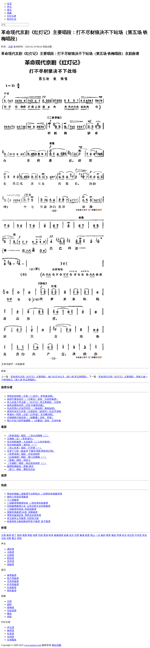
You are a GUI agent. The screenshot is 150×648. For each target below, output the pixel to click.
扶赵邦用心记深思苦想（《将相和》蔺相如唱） (31, 408)
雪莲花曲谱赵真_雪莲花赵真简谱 (24, 515)
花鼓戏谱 (11, 610)
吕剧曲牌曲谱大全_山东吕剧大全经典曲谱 (28, 506)
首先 (71, 535)
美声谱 (10, 561)
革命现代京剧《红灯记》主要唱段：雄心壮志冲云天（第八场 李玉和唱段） (49, 376)
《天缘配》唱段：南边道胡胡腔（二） (27, 463)
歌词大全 (11, 19)
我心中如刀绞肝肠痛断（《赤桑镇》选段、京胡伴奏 (34, 420)
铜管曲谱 (11, 590)
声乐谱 (10, 627)
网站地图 (56, 645)
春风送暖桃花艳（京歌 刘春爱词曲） (26, 405)
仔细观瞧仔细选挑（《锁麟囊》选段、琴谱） (30, 417)
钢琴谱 (10, 630)
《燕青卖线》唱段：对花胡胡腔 (23, 454)
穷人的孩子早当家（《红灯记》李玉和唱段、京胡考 (34, 402)
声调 (119, 535)
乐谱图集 (11, 640)
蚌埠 (51, 535)
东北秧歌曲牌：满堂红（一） (22, 445)
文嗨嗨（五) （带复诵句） (20, 438)
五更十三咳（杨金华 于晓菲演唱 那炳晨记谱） (31, 451)
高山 (92, 535)
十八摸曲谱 (13, 500)
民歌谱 (10, 558)
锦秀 (35, 535)
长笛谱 (10, 633)
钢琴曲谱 (11, 575)
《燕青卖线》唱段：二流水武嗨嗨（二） (28, 435)
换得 (8, 535)
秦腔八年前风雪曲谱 (17, 497)
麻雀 (82, 535)
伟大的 (130, 535)
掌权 (30, 535)
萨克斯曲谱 (13, 584)
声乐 (9, 7)
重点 (14, 538)
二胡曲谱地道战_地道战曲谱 (21, 509)
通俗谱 (10, 549)
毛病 (40, 535)
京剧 (10, 46)
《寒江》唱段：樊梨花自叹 (21, 469)
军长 (144, 535)
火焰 (3, 538)
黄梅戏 (10, 607)
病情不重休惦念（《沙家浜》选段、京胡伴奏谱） (33, 399)
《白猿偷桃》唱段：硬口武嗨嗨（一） (27, 457)
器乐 (9, 10)
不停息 (138, 535)
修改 (113, 535)
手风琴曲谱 (13, 581)
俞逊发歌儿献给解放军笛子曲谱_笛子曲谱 (28, 521)
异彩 (19, 538)
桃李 (108, 535)
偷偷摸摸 (58, 535)
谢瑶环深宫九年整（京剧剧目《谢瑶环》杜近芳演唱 (34, 411)
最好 (103, 535)
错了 (14, 535)
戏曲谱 (10, 564)
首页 (9, 3)
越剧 (9, 604)
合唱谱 (10, 555)
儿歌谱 (10, 552)
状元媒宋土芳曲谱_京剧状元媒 (23, 518)
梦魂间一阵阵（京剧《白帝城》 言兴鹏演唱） (30, 414)
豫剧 (9, 613)
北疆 (8, 538)
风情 (19, 535)
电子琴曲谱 (13, 578)
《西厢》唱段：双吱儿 (18, 460)
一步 (98, 535)
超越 (66, 535)
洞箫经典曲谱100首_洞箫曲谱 (22, 512)
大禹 (3, 535)
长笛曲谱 (11, 587)
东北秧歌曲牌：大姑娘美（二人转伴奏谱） (29, 442)
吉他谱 (10, 636)
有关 (124, 535)
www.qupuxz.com (32, 645)
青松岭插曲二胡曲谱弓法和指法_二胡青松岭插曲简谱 (34, 493)
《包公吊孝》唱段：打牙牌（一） (24, 448)
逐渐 (45, 535)
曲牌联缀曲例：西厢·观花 (20, 466)
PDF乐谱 (11, 16)
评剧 (9, 616)
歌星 (87, 535)
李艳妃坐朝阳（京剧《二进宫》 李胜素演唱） (30, 396)
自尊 (76, 535)
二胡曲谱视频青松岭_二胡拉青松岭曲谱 (27, 503)
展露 (24, 535)
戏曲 (9, 13)
